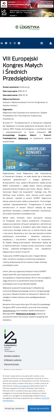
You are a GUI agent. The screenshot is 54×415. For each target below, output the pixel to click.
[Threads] (19, 43)
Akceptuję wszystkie (39, 408)
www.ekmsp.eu (9, 311)
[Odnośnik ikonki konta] (50, 43)
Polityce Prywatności (22, 386)
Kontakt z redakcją (12, 356)
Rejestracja (23, 138)
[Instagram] (14, 43)
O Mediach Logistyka (12, 360)
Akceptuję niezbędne (14, 408)
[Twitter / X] (10, 43)
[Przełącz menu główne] (42, 43)
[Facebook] (6, 43)
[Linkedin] (2, 43)
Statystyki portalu (11, 364)
